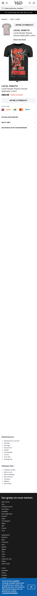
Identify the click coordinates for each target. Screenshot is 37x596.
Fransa (4, 573)
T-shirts (17, 19)
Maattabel (6, 122)
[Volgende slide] (36, 12)
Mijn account (8, 472)
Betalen (6, 450)
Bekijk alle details (19, 39)
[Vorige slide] (1, 12)
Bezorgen (7, 445)
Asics (3, 544)
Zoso (3, 530)
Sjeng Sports (6, 535)
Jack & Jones (6, 502)
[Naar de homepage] (18, 3)
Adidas (4, 549)
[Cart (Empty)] (34, 3)
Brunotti (4, 516)
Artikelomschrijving (10, 117)
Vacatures (7, 479)
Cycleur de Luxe (7, 559)
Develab (4, 575)
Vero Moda (5, 509)
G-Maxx (4, 578)
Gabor (4, 519)
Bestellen (7, 443)
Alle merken (7, 484)
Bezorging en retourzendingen (14, 128)
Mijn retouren (8, 477)
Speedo (4, 547)
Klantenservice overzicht (11, 441)
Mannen (4, 19)
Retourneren (8, 448)
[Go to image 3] (20, 81)
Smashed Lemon (7, 507)
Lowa (3, 554)
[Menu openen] (3, 3)
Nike (3, 540)
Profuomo (5, 542)
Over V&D (7, 457)
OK (31, 587)
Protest (4, 528)
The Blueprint (6, 521)
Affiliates (6, 481)
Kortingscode (8, 459)
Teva (3, 556)
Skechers (4, 537)
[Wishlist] (30, 3)
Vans (3, 552)
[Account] (7, 3)
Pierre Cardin (6, 564)
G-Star (4, 568)
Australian (5, 570)
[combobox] (18, 8)
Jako (3, 526)
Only (3, 504)
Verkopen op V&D (9, 470)
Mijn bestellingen (9, 474)
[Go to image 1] (17, 81)
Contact (6, 455)
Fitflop (4, 561)
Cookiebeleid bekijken (10, 593)
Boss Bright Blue (7, 514)
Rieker (4, 523)
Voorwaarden (8, 452)
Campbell (4, 511)
